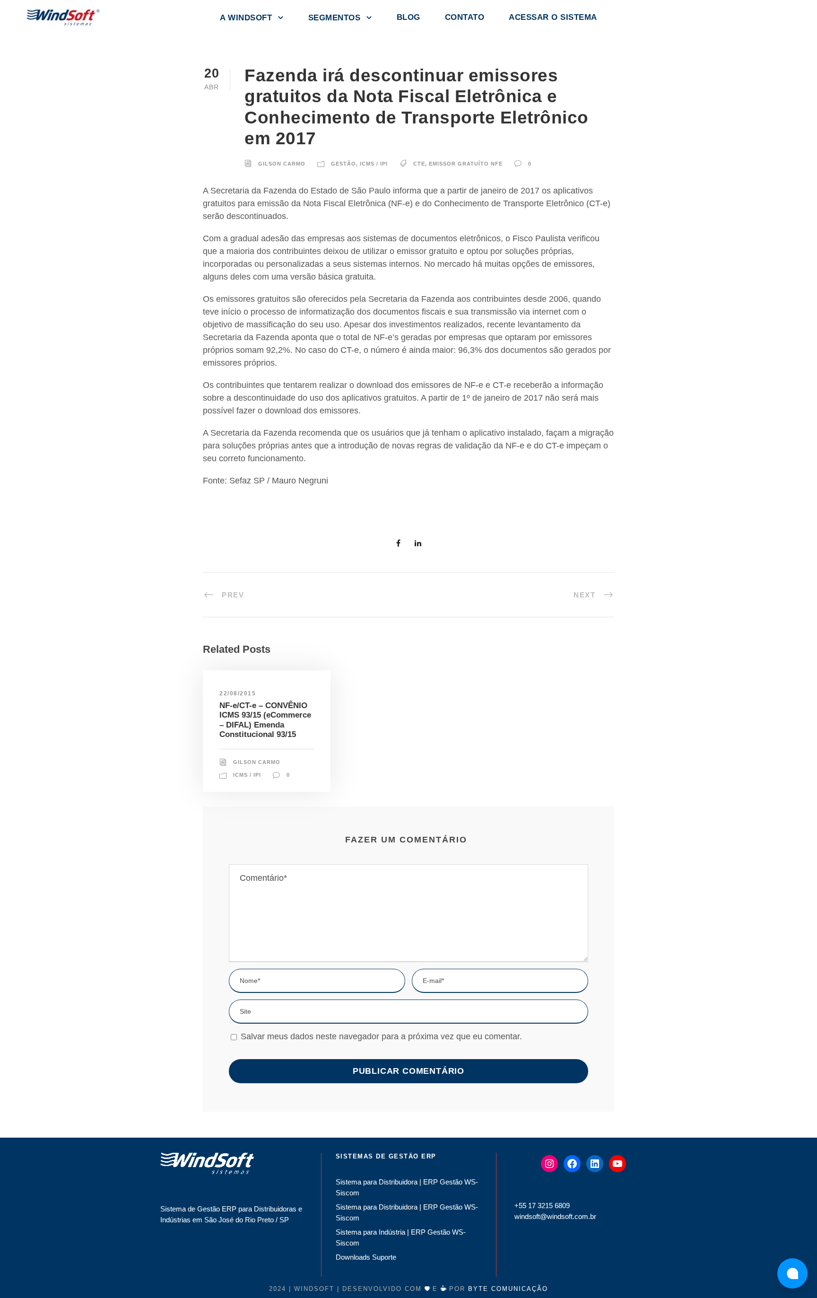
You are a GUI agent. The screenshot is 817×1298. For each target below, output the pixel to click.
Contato (465, 17)
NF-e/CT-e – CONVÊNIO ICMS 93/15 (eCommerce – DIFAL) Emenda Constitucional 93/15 (265, 720)
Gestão (343, 164)
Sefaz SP (247, 480)
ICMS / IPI (374, 164)
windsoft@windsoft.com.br (555, 1216)
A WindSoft (246, 17)
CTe (419, 164)
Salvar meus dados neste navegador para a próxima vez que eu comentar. (381, 1036)
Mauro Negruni (300, 480)
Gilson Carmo (281, 164)
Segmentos (334, 17)
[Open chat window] (792, 1273)
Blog (408, 17)
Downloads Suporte (366, 1257)
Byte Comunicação (508, 1288)
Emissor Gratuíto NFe (466, 164)
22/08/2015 (237, 693)
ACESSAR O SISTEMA (553, 17)
